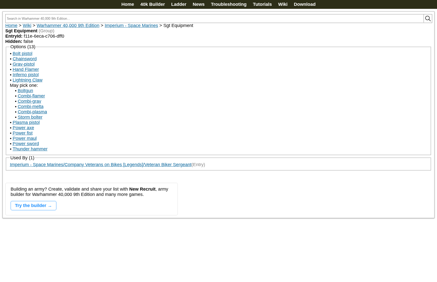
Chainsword (25, 58)
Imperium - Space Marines (131, 25)
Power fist (23, 133)
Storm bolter (30, 117)
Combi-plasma (32, 111)
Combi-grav (29, 101)
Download (305, 4)
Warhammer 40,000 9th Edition (68, 25)
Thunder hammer (30, 148)
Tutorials (262, 4)
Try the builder (30, 205)
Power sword (26, 143)
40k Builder (152, 4)
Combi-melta (30, 106)
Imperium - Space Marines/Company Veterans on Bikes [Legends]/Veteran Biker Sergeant (100, 164)
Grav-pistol (24, 64)
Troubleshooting (229, 4)
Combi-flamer (31, 95)
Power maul (25, 138)
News (199, 4)
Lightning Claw (27, 80)
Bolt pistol (22, 53)
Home (127, 4)
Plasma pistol (26, 122)
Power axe (23, 127)
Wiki (283, 4)
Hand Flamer (26, 69)
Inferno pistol (26, 74)
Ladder (178, 4)
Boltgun (25, 90)
